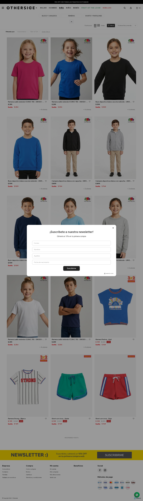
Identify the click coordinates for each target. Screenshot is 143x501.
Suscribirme (71, 268)
